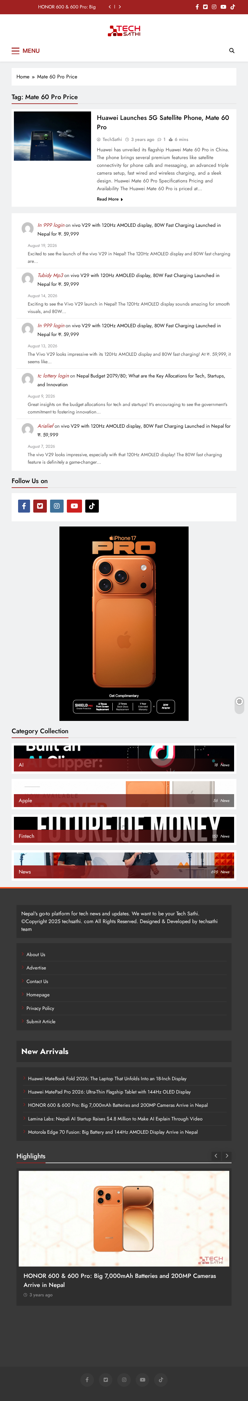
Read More (108, 199)
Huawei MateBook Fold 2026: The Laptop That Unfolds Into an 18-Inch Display (107, 1078)
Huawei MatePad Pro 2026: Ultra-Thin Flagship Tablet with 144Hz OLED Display (109, 1091)
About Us (35, 954)
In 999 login (50, 225)
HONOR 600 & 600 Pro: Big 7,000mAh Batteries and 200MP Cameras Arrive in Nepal (64, 6)
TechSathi (112, 139)
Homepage (38, 994)
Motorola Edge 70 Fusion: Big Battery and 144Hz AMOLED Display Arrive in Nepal (113, 1132)
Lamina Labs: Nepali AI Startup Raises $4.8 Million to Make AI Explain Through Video (115, 1118)
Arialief (45, 426)
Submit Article (41, 1021)
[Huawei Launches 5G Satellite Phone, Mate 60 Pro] (52, 136)
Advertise (36, 967)
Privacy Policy (40, 1008)
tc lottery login (53, 375)
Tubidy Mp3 (50, 275)
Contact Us (37, 981)
